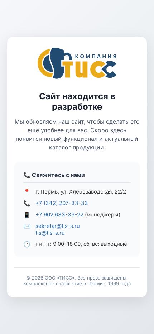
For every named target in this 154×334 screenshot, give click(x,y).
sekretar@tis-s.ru (57, 226)
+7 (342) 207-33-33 (61, 203)
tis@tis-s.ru (50, 232)
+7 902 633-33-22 (59, 214)
